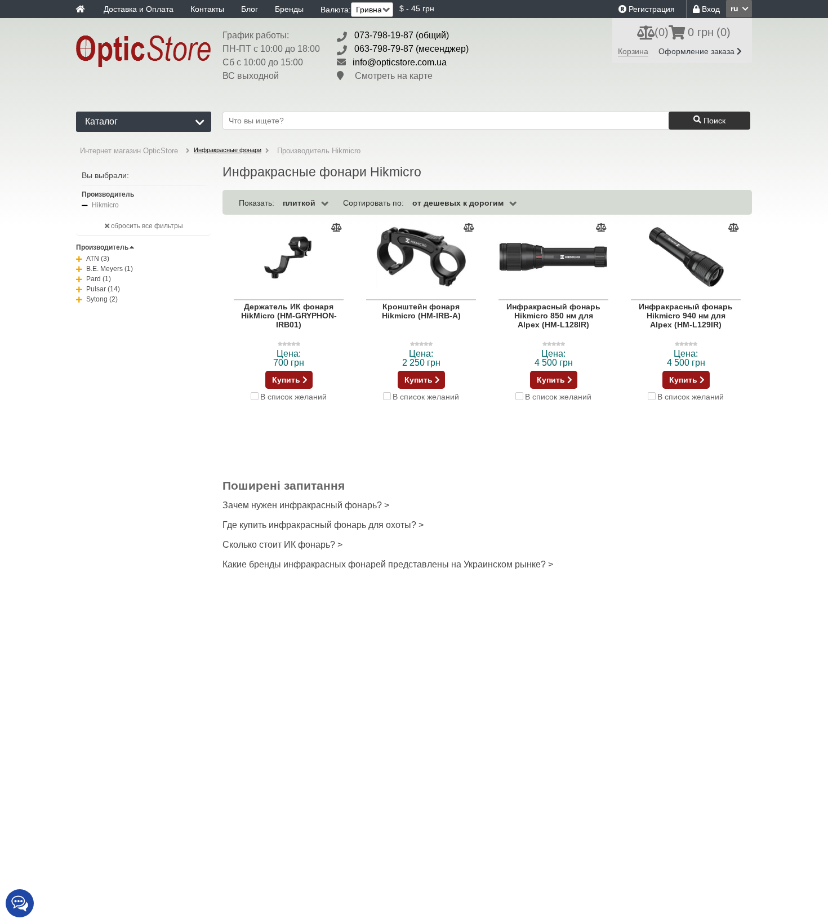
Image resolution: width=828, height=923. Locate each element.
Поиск (713, 120)
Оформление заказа (697, 51)
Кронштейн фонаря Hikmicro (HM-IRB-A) (421, 311)
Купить (287, 379)
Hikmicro (105, 205)
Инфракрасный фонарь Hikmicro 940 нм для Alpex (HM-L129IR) (686, 315)
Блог (249, 9)
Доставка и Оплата (138, 9)
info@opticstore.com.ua (400, 62)
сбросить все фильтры (146, 226)
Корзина (633, 51)
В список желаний (293, 396)
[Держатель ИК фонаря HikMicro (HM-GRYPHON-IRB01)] (289, 257)
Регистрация (650, 9)
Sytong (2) (102, 299)
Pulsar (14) (103, 289)
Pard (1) (98, 279)
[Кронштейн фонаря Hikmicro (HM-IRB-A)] (421, 257)
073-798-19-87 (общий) (401, 35)
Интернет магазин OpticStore (129, 151)
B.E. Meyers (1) (109, 269)
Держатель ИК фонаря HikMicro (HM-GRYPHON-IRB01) (289, 315)
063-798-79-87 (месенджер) (411, 49)
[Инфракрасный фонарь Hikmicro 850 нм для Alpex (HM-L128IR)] (553, 257)
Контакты (207, 9)
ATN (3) (97, 259)
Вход (710, 9)
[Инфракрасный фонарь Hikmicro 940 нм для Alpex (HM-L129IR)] (686, 257)
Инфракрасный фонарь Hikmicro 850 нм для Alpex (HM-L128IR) (553, 315)
